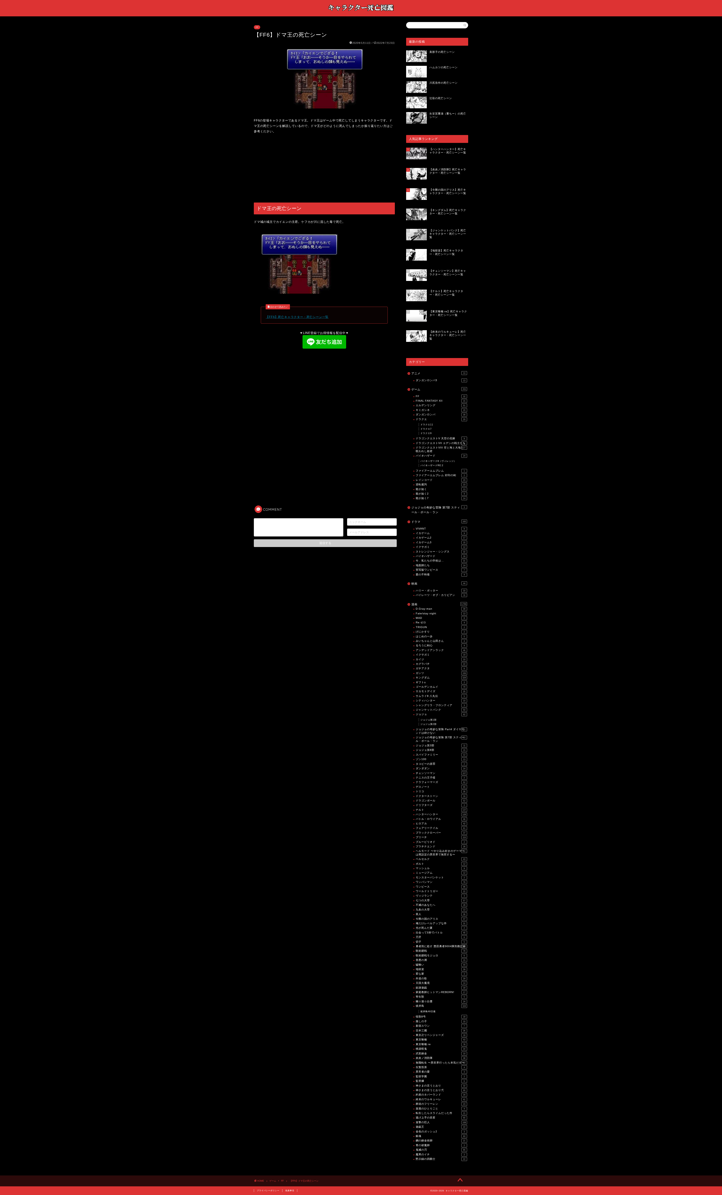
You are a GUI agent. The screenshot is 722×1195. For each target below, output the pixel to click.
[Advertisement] (324, 168)
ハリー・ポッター (440, 590)
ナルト (441, 809)
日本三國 (440, 1030)
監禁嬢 (440, 1081)
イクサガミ (440, 547)
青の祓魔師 (440, 1145)
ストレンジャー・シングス (440, 551)
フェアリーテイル (440, 828)
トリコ (440, 791)
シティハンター (440, 700)
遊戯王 (440, 1126)
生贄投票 (440, 1067)
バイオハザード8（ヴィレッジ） (438, 461)
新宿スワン (440, 1025)
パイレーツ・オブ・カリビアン (440, 595)
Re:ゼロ (440, 622)
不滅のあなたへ (440, 905)
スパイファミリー (440, 754)
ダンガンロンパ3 (440, 380)
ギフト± (440, 682)
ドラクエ (440, 419)
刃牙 (440, 937)
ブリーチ (441, 837)
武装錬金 (440, 1053)
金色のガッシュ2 (440, 1131)
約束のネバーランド (440, 1094)
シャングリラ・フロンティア (440, 705)
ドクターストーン (440, 796)
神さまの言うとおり (440, 1085)
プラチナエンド (440, 846)
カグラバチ (440, 663)
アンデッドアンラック (440, 650)
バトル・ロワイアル (440, 819)
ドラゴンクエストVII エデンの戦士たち (441, 443)
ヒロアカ (440, 823)
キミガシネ (440, 410)
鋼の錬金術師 (440, 1140)
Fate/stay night (440, 613)
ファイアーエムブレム (440, 470)
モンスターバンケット (440, 877)
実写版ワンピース (440, 569)
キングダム (441, 677)
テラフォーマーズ (440, 782)
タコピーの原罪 (440, 764)
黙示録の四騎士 (440, 1159)
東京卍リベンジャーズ (440, 1035)
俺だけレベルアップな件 (440, 923)
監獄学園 (440, 1076)
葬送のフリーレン (440, 1103)
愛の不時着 (440, 574)
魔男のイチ (440, 1154)
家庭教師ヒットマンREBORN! (440, 992)
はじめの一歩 (440, 636)
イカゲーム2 (440, 537)
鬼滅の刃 (440, 1149)
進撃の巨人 (441, 1122)
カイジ (440, 659)
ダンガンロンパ (440, 414)
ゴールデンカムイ (440, 686)
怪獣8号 (440, 1016)
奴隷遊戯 (440, 987)
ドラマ (438, 521)
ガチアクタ (440, 668)
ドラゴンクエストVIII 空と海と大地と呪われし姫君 (440, 449)
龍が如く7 (440, 498)
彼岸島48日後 (428, 1011)
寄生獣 (440, 996)
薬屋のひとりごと (440, 1108)
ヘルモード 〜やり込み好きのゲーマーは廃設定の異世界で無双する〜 (440, 853)
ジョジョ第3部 (440, 745)
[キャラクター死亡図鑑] (361, 12)
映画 (438, 583)
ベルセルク (440, 859)
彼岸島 (441, 1006)
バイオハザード (440, 455)
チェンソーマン (441, 773)
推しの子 (440, 1021)
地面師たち (440, 565)
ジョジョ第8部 (440, 750)
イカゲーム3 (440, 542)
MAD (440, 618)
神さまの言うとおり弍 (440, 1090)
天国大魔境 (440, 983)
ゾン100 (440, 759)
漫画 (438, 604)
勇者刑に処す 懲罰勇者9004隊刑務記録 (441, 946)
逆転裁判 (440, 484)
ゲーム (438, 389)
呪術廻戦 (440, 950)
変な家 (440, 973)
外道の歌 (440, 978)
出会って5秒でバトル (440, 932)
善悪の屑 (440, 960)
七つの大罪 (440, 900)
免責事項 (289, 1190)
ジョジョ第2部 (428, 724)
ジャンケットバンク (440, 709)
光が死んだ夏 (440, 927)
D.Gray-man (440, 608)
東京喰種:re (440, 1044)
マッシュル (440, 868)
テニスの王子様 (440, 777)
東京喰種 (440, 1039)
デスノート (440, 786)
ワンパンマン (440, 882)
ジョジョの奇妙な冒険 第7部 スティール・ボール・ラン (438, 510)
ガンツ (441, 673)
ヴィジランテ (440, 895)
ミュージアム (440, 872)
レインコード (440, 480)
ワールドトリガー (440, 891)
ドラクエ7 (426, 429)
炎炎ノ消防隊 (440, 1058)
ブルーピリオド (440, 842)
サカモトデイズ (440, 691)
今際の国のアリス (440, 918)
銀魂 (440, 1136)
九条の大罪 (440, 909)
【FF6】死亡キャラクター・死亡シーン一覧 (297, 317)
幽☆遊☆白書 (440, 1001)
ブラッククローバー (440, 832)
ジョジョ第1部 (428, 720)
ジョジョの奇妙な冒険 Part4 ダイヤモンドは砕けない (440, 731)
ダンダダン (440, 768)
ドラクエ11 (426, 424)
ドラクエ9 (426, 433)
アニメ (438, 373)
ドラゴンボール (440, 800)
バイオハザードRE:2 (431, 465)
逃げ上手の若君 (440, 1117)
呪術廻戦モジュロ (440, 955)
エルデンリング (440, 405)
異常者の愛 (440, 1071)
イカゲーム (440, 533)
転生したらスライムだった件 (440, 1113)
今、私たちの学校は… (440, 560)
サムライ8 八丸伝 (440, 696)
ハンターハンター (441, 814)
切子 (440, 941)
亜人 (440, 914)
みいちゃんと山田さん (440, 641)
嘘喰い (440, 964)
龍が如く (440, 489)
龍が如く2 (440, 493)
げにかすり (440, 631)
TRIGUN (440, 627)
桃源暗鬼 (440, 1048)
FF (257, 27)
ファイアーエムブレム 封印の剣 (440, 475)
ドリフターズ (440, 805)
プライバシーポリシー (268, 1190)
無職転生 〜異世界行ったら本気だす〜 (440, 1062)
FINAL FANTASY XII (440, 400)
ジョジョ (440, 714)
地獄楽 (440, 969)
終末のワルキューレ (440, 1099)
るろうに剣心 (440, 645)
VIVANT (440, 528)
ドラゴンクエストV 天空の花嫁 (440, 438)
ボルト (440, 863)
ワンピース (440, 886)
